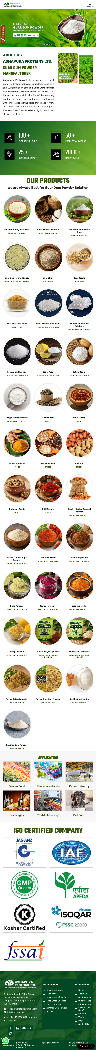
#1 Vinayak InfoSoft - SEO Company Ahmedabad (20, 1046)
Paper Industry (79, 786)
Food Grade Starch (55, 1004)
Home (81, 990)
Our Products (84, 997)
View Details (17, 209)
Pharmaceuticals (48, 786)
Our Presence (84, 1001)
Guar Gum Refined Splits (57, 997)
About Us (82, 994)
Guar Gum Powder (23, 110)
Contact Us (83, 1024)
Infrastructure (85, 1004)
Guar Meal (51, 994)
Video (81, 1017)
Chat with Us (86, 1046)
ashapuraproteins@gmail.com (22, 1009)
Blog (80, 1020)
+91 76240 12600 (15, 1017)
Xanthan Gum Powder (56, 1008)
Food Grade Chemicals (57, 1001)
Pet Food (79, 815)
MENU (90, 6)
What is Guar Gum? (84, 1009)
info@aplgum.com (16, 1012)
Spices (49, 1011)
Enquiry (82, 1013)
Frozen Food (16, 786)
